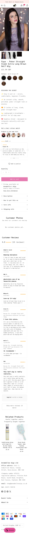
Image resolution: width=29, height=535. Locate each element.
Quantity (4, 169)
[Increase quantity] (9, 172)
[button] (3, 135)
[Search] (5, 5)
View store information (10, 190)
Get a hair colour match (10, 128)
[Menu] (2, 5)
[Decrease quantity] (2, 172)
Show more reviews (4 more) (14, 407)
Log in (9, 397)
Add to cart (14, 179)
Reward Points (19, 1)
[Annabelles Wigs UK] (14, 5)
